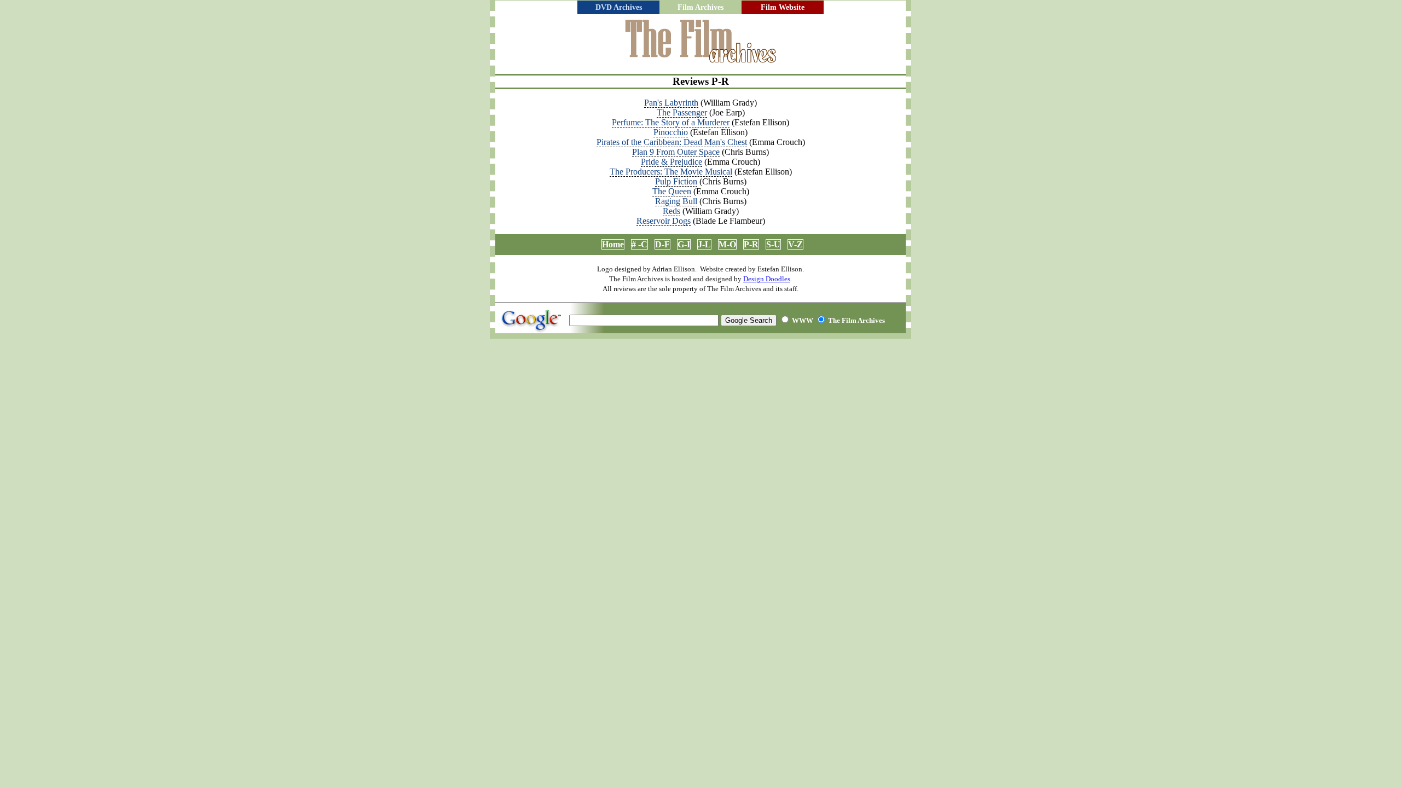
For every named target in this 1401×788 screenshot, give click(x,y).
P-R (751, 244)
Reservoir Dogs (663, 220)
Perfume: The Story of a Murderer (671, 122)
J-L (704, 244)
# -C (639, 244)
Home (613, 244)
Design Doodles (766, 279)
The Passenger (682, 112)
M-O (727, 244)
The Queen (671, 191)
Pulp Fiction (676, 181)
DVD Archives (618, 7)
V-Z (795, 244)
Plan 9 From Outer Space (676, 152)
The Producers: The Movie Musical (671, 171)
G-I (684, 244)
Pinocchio (670, 132)
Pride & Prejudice (671, 161)
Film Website (782, 7)
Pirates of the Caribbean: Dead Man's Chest (672, 142)
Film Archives (700, 7)
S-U (773, 244)
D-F (662, 244)
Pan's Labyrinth (671, 102)
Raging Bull (676, 201)
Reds (671, 211)
